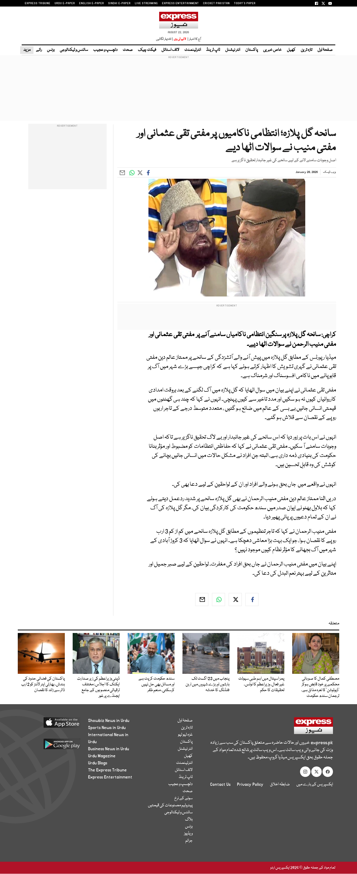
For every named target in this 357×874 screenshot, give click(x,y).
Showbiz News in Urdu (108, 721)
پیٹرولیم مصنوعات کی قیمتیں (170, 805)
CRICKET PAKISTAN (216, 3)
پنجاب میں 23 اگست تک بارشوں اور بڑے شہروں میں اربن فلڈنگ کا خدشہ (207, 684)
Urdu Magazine (102, 756)
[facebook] (251, 599)
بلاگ (189, 819)
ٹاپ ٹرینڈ (213, 50)
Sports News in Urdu (107, 728)
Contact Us (220, 784)
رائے (39, 50)
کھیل (291, 50)
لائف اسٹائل (170, 50)
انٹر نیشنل (232, 50)
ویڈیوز (188, 834)
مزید (27, 50)
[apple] (52, 724)
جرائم (189, 841)
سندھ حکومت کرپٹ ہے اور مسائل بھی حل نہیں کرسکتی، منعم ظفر (157, 684)
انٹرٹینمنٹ (193, 50)
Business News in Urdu (108, 749)
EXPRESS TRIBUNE (37, 3)
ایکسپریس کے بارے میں (314, 784)
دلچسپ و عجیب (105, 50)
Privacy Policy (250, 784)
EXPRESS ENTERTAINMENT (180, 3)
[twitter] (235, 599)
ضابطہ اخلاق (280, 784)
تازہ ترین (306, 50)
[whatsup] (218, 599)
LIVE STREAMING (146, 3)
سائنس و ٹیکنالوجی (74, 50)
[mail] (201, 599)
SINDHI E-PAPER (119, 3)
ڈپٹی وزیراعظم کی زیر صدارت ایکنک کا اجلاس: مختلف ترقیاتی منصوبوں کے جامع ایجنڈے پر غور (98, 687)
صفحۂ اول (325, 50)
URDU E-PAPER (65, 3)
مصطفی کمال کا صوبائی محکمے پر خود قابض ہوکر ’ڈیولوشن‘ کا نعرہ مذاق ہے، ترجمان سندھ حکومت (320, 687)
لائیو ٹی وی (180, 39)
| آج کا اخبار (194, 39)
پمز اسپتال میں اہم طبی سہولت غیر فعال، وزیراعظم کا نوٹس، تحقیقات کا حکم (261, 684)
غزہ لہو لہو (185, 735)
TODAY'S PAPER (245, 3)
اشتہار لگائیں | (164, 39)
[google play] (52, 746)
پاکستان (251, 50)
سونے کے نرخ (183, 798)
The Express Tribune (107, 770)
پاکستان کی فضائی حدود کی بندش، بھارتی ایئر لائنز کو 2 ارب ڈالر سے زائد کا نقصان (43, 684)
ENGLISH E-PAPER (91, 3)
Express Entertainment (110, 777)
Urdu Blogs (97, 763)
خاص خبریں (272, 50)
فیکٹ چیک (147, 50)
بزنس (51, 50)
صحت (128, 50)
